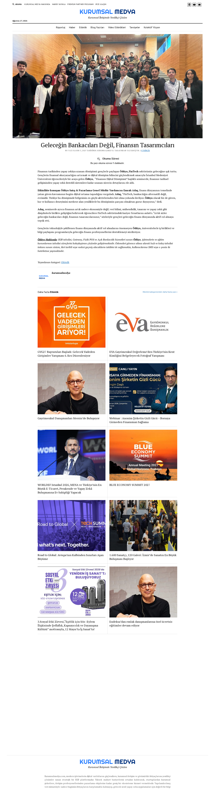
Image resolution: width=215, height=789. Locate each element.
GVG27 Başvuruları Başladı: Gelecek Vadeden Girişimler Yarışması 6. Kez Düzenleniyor (66, 353)
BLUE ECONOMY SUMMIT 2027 (129, 485)
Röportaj (60, 27)
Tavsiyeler (134, 27)
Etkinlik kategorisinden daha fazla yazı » (160, 292)
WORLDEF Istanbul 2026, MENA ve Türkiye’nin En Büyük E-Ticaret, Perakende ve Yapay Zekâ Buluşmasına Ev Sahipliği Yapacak (70, 488)
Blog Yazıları (97, 27)
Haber (72, 27)
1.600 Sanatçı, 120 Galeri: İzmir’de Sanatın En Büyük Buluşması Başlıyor (142, 557)
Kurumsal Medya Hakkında (37, 4)
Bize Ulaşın (101, 4)
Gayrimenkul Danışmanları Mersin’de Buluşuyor (68, 418)
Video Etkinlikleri (117, 27)
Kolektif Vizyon (152, 27)
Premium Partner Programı (80, 4)
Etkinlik (83, 27)
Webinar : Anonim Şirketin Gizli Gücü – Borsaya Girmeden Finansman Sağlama (139, 420)
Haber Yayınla (59, 4)
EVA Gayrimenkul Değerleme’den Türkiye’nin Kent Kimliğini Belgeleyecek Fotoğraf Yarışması (142, 353)
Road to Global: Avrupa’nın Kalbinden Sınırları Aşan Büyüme (71, 557)
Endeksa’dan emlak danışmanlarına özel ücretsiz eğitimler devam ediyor (140, 623)
